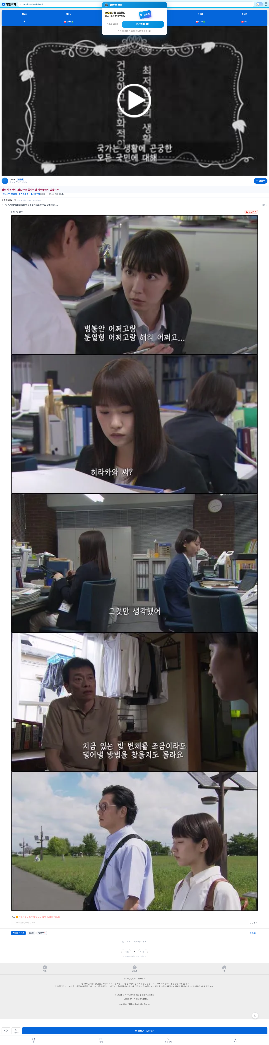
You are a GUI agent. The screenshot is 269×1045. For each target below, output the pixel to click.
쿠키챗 (68, 21)
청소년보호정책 (148, 995)
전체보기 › (254, 933)
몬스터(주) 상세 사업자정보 (134, 978)
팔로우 (41, 933)
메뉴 (266, 6)
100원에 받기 (143, 24)
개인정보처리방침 (132, 995)
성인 (244, 21)
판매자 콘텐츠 (18, 933)
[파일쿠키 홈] (9, 4)
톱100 (24, 14)
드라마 (200, 14)
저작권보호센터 (126, 999)
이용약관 (118, 995)
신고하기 (252, 212)
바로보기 (144, 1031)
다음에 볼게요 (112, 24)
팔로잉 (68, 14)
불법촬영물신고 (142, 999)
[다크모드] (259, 4)
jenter (13, 179)
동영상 (244, 14)
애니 (24, 21)
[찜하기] (6, 1030)
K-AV (200, 21)
